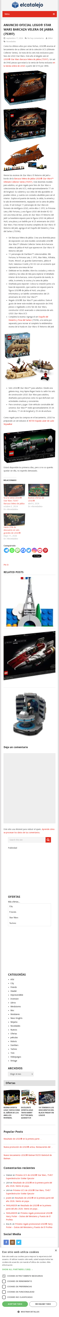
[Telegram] (6, 550)
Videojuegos (15, 1057)
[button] (29, 1269)
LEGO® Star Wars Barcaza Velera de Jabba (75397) (26, 59)
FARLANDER (11, 1205)
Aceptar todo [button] (15, 1304)
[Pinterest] (45, 550)
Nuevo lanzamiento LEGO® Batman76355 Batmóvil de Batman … (28, 1157)
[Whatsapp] (11, 550)
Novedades (11, 41)
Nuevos (13, 1030)
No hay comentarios (35, 38)
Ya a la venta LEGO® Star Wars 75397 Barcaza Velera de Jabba (14, 501)
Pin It (6, 565)
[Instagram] (34, 550)
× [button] (56, 1250)
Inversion (14, 999)
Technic (12, 923)
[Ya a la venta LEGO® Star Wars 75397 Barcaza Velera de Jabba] (14, 490)
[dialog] (29, 1282)
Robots (13, 1041)
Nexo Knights (16, 1018)
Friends (12, 912)
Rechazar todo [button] (43, 1304)
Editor (50, 38)
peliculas (14, 1037)
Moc (12, 1010)
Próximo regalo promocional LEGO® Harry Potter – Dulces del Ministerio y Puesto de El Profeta (29, 1216)
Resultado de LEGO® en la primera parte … (23, 1139)
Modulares (15, 1014)
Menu (7, 14)
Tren (12, 1053)
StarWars (14, 1045)
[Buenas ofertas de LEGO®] (39, 490)
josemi (8, 1198)
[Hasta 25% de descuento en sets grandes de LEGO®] (14, 519)
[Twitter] (28, 550)
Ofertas (13, 1033)
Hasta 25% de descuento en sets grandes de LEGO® (12, 530)
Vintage (13, 1061)
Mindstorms (15, 1006)
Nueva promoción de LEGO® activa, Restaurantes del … (28, 1147)
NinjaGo (13, 1022)
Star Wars (13, 917)
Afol (12, 979)
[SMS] (17, 550)
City (11, 906)
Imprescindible (16, 995)
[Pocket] (39, 550)
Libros (13, 1003)
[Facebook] (23, 550)
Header (13, 991)
